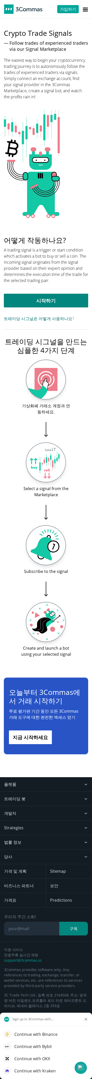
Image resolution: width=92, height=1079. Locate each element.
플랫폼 (10, 784)
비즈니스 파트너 (19, 885)
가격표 (10, 900)
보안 (54, 885)
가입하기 (68, 9)
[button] (81, 1068)
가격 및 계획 (15, 871)
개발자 (10, 813)
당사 (8, 856)
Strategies (14, 828)
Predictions (61, 900)
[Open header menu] (85, 9)
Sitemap (58, 871)
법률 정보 (12, 842)
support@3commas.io (22, 960)
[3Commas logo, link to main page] (23, 9)
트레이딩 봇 (15, 799)
